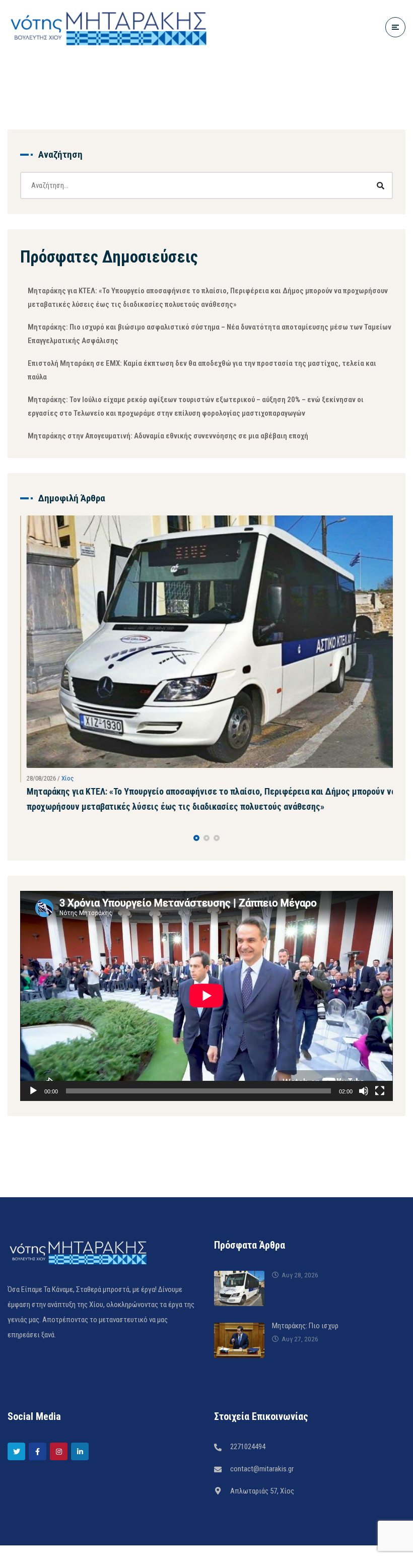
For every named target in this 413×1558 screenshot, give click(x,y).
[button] (196, 836)
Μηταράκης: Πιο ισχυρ (305, 1323)
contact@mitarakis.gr (262, 1466)
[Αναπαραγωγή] (33, 1088)
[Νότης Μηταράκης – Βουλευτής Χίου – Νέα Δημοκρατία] (108, 27)
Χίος (61, 778)
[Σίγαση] (364, 1088)
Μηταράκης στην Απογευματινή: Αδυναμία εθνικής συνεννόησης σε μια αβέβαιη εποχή (168, 435)
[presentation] (24, 835)
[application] (206, 993)
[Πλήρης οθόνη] (380, 1088)
